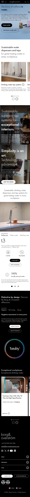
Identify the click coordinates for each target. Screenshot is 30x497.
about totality (15, 326)
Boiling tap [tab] (4, 235)
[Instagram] (2, 451)
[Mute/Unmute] (23, 142)
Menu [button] (5, 1)
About (2, 457)
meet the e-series (8, 182)
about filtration (15, 330)
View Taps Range (15, 264)
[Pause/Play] (27, 142)
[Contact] (25, 2)
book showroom (21, 476)
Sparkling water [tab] (24, 235)
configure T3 (15, 260)
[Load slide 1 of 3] (11, 286)
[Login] (28, 2)
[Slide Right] (17, 99)
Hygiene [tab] (4, 310)
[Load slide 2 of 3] (15, 286)
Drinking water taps (9, 30)
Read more (6, 25)
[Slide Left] (13, 99)
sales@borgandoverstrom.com (10, 446)
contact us (7, 476)
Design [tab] (19, 310)
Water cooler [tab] (14, 235)
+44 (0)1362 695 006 (8, 443)
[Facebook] (8, 451)
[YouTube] (11, 451)
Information (4, 462)
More (2, 468)
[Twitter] (5, 451)
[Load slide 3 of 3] (18, 286)
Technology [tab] (11, 310)
